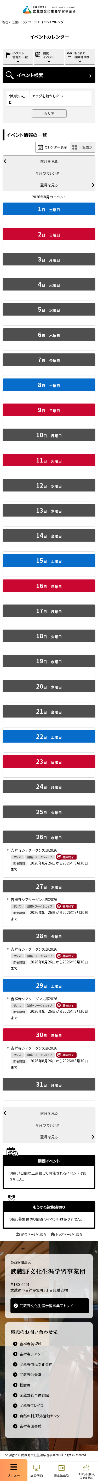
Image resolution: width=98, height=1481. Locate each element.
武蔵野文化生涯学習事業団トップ (46, 1305)
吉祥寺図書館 (31, 1426)
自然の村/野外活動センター (42, 1415)
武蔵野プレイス (32, 1405)
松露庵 (25, 1385)
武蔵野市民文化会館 (36, 1364)
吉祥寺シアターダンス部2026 (34, 850)
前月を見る (49, 161)
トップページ (28, 22)
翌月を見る (49, 184)
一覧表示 (86, 147)
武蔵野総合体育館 (34, 1395)
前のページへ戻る (33, 1234)
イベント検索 (30, 75)
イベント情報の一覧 (20, 55)
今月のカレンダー (49, 173)
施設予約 (36, 1475)
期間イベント (49, 55)
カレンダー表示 (56, 147)
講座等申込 (61, 1475)
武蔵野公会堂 (31, 1374)
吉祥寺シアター (32, 1353)
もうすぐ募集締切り (81, 55)
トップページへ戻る (69, 1234)
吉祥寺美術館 (31, 1343)
